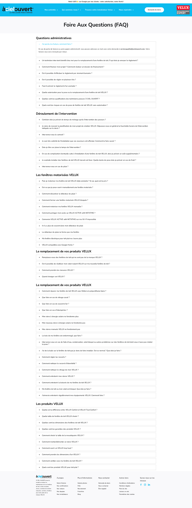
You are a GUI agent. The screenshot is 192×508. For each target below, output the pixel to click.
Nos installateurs (62, 494)
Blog (79, 494)
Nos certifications (62, 486)
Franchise (81, 491)
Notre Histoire (61, 483)
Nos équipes (61, 491)
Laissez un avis (124, 491)
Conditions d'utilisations (127, 483)
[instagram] (145, 485)
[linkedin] (149, 485)
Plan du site (123, 488)
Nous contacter (103, 486)
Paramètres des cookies (126, 494)
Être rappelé (102, 488)
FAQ (79, 486)
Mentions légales (124, 486)
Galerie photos (82, 483)
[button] (96, 44)
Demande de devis (104, 483)
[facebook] (141, 485)
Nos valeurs (60, 488)
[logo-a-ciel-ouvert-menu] (18, 6)
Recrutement (82, 488)
